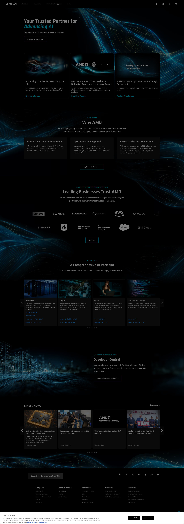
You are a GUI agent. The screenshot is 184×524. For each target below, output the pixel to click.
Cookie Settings (134, 518)
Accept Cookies (147, 518)
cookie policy (43, 522)
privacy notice (31, 522)
